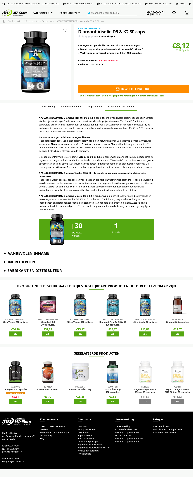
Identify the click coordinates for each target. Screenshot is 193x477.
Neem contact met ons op (53, 426)
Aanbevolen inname (71, 106)
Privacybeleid (84, 454)
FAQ (42, 439)
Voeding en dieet (15, 21)
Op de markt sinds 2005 (160, 4)
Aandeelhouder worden (165, 432)
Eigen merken (85, 435)
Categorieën (41, 13)
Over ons (82, 426)
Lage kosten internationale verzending (121, 4)
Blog (182, 4)
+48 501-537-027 (10, 458)
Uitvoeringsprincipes (88, 442)
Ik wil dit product (136, 89)
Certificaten (83, 432)
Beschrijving (48, 106)
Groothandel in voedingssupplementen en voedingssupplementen (129, 438)
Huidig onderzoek (87, 429)
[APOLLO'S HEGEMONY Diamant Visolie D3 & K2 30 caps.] (35, 62)
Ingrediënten (95, 106)
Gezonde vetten (32, 21)
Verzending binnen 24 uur (80, 4)
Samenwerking (123, 426)
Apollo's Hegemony (90, 28)
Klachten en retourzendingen (55, 432)
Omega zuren (47, 21)
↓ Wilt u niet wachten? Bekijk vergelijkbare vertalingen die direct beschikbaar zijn (121, 96)
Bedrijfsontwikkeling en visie (167, 429)
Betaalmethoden (86, 439)
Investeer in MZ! (161, 426)
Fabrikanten (68, 13)
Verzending (46, 435)
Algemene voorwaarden (90, 445)
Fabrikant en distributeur (121, 106)
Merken (44, 429)
